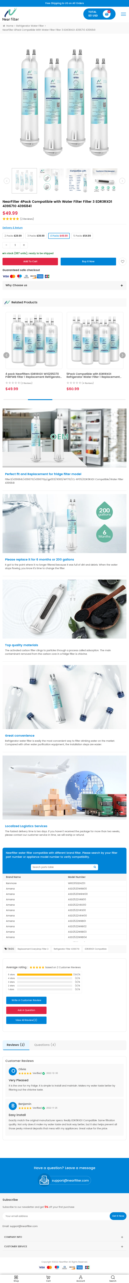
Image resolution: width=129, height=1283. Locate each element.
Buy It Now (88, 261)
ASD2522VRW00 (77, 916)
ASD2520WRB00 (77, 889)
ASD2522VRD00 (77, 905)
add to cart (30, 261)
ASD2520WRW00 (78, 894)
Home (9, 26)
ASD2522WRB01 (77, 921)
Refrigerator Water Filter (30, 26)
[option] (64, 102)
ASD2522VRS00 (77, 910)
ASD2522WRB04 (77, 937)
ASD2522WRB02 (77, 926)
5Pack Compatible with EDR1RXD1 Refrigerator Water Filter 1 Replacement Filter (32, 377)
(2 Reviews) (27, 219)
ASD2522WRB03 (77, 932)
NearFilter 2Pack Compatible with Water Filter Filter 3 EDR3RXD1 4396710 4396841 (94, 375)
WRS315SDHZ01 (76, 883)
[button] (123, 355)
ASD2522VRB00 (77, 899)
